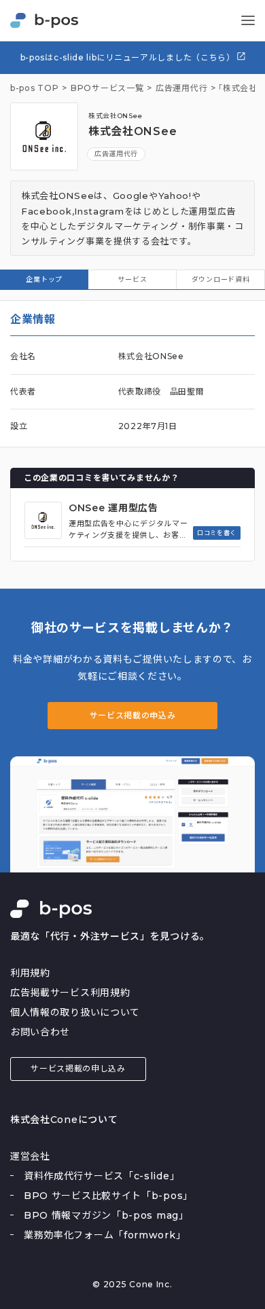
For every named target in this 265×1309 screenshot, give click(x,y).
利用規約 (30, 973)
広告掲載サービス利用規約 (70, 993)
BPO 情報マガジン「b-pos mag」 (106, 1215)
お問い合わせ (40, 1032)
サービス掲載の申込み (133, 715)
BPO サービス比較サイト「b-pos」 (108, 1196)
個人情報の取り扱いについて (75, 1012)
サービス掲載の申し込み (78, 1068)
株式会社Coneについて (64, 1119)
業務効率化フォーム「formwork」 (105, 1235)
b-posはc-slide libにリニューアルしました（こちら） (129, 57)
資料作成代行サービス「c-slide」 (101, 1176)
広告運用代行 (116, 153)
